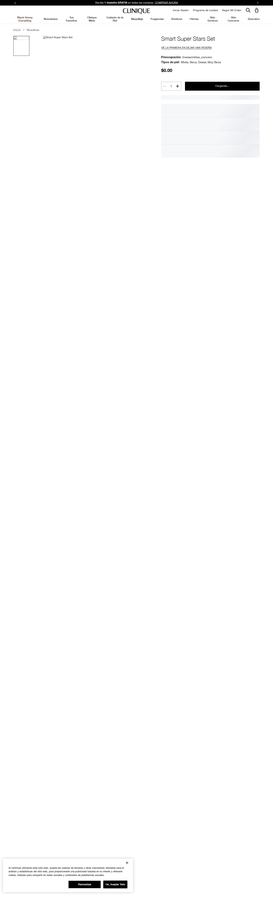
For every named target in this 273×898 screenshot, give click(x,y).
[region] (68, 875)
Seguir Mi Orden (231, 10)
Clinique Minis (92, 19)
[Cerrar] (127, 863)
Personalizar (84, 884)
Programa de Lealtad (205, 10)
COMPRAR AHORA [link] (166, 2)
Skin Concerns (233, 19)
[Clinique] (136, 11)
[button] (257, 10)
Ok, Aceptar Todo (115, 884)
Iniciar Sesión (181, 10)
